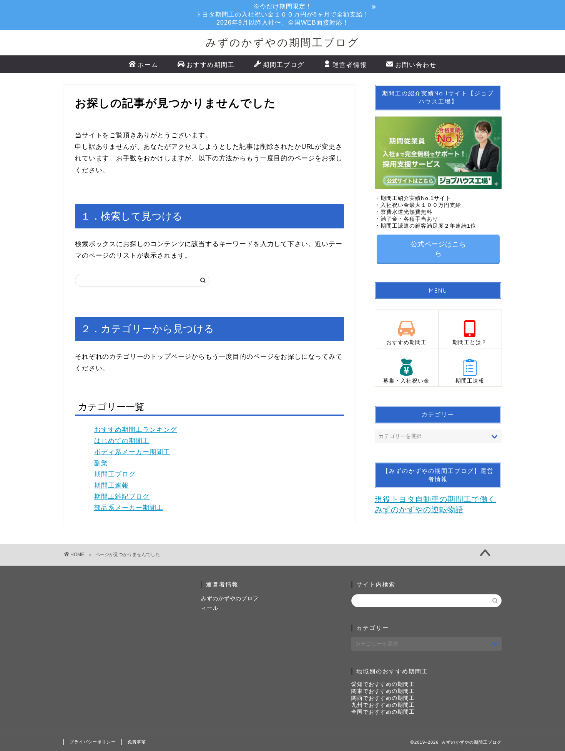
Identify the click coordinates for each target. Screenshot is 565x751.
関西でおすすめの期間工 (383, 698)
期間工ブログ (283, 64)
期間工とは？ (469, 342)
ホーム (148, 64)
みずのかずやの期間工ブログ (282, 42)
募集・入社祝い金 (406, 381)
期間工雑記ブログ (122, 496)
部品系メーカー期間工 (128, 507)
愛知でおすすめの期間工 (383, 684)
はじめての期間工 (122, 441)
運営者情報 (349, 64)
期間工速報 (111, 485)
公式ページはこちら (438, 248)
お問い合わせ (416, 64)
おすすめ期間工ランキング (135, 429)
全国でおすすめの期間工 (383, 712)
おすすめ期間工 (210, 64)
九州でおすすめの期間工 (383, 705)
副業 (101, 463)
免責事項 (137, 741)
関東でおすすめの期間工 (383, 691)
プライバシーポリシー (93, 741)
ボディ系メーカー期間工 (132, 452)
